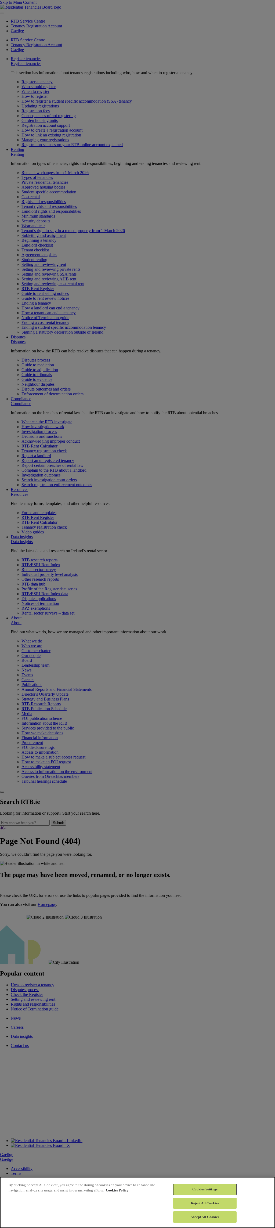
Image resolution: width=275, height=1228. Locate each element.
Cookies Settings (205, 1189)
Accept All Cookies (204, 1217)
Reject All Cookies (205, 1203)
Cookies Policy (117, 1190)
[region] (137, 1202)
